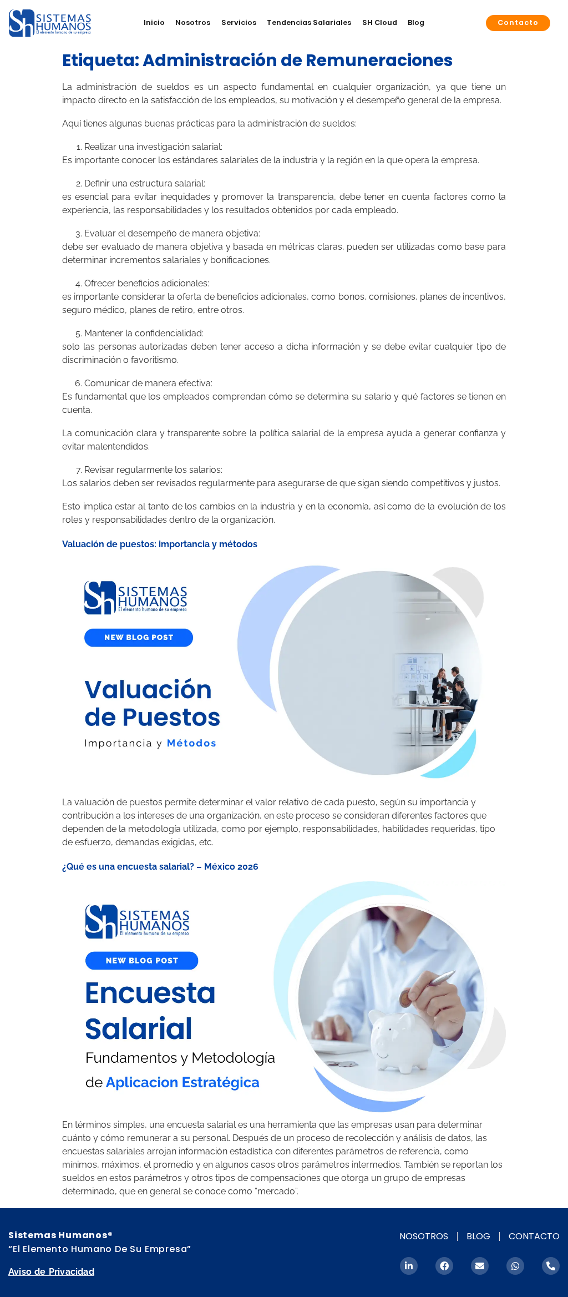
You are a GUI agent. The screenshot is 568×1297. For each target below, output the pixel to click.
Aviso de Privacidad (51, 1271)
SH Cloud (379, 22)
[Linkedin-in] (409, 1266)
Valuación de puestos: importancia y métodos (159, 544)
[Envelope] (480, 1266)
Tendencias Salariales (309, 22)
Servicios (238, 22)
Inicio (154, 22)
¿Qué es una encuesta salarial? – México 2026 (160, 866)
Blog (416, 22)
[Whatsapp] (515, 1266)
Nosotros (192, 22)
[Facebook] (444, 1266)
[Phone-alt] (551, 1266)
